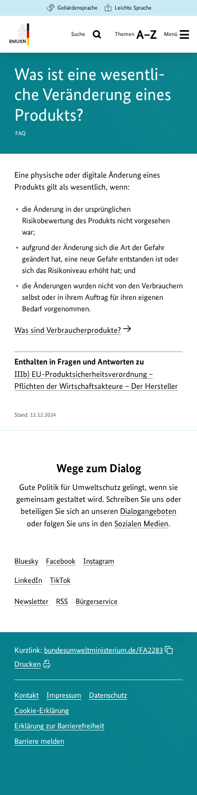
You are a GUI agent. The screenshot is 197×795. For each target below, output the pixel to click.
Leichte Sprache (133, 7)
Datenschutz (108, 695)
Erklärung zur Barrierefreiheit (59, 725)
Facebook (61, 561)
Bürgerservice (97, 601)
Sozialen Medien (141, 523)
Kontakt (26, 695)
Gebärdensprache (77, 7)
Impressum (63, 695)
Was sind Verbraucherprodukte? (67, 330)
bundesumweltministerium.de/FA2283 (103, 650)
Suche (78, 34)
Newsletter (31, 601)
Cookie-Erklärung (41, 710)
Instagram (98, 561)
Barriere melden (39, 741)
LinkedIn (28, 580)
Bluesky (26, 561)
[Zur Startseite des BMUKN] (18, 34)
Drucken (27, 664)
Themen (124, 38)
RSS (62, 601)
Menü (170, 34)
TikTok (60, 580)
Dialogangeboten (148, 511)
